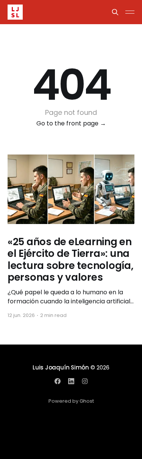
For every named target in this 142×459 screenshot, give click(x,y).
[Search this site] (115, 12)
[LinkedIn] (71, 381)
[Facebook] (58, 381)
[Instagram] (85, 381)
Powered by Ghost (71, 401)
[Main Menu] (130, 12)
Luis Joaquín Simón (61, 367)
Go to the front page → (71, 123)
